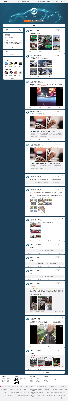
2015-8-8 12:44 (33, 220)
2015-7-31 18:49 (33, 259)
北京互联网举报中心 (12, 395)
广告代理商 (38, 381)
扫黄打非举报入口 (62, 395)
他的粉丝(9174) (8, 69)
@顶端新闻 (32, 355)
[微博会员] (37, 288)
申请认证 (31, 378)
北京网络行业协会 (54, 395)
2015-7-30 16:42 (33, 285)
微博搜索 (39, 285)
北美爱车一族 (16, 66)
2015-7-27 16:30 (33, 366)
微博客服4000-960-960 (5, 386)
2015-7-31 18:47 (33, 272)
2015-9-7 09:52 (33, 82)
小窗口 (61, 88)
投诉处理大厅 (47, 386)
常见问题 (45, 378)
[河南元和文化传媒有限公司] (27, 32)
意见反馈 (12, 386)
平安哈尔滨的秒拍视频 (50, 324)
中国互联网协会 (47, 395)
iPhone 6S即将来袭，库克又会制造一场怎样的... (47, 147)
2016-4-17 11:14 (33, 57)
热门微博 (3, 378)
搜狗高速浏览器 (40, 246)
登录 (61, 1)
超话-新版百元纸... (41, 190)
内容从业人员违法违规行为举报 (22, 395)
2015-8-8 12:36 (33, 246)
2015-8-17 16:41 (33, 145)
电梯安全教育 (34, 286)
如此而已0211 (11, 75)
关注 (27, 20)
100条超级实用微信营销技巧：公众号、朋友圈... (47, 115)
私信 (37, 20)
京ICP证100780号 (3, 389)
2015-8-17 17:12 (33, 113)
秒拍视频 (43, 85)
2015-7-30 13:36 (33, 311)
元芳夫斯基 (6, 75)
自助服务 (45, 380)
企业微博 (31, 380)
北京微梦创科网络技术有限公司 (53, 398)
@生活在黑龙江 (33, 288)
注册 (57, 1)
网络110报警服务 (32, 395)
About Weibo (21, 386)
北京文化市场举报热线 (40, 395)
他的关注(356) (7, 60)
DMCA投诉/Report (54, 386)
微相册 (8, 380)
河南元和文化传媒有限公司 (35, 30)
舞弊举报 (16, 386)
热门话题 (8, 378)
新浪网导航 (31, 386)
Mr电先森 (20, 66)
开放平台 (31, 382)
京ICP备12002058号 (11, 389)
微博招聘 (26, 386)
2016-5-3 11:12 (33, 32)
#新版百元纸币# (33, 192)
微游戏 (3, 381)
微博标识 (31, 381)
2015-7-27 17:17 (33, 352)
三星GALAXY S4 (41, 352)
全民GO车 (6, 66)
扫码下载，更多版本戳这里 (23, 379)
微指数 (8, 381)
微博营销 (37, 380)
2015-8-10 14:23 (33, 190)
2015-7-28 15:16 (33, 319)
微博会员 (3, 380)
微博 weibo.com (40, 82)
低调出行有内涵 (12, 66)
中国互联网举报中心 (3, 395)
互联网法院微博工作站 (63, 386)
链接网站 (37, 378)
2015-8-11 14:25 (33, 177)
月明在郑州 (21, 75)
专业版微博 (40, 32)
